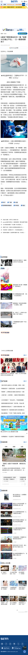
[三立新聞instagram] (10, 644)
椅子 (11, 75)
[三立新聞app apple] (5, 648)
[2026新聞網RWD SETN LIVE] (2, 1)
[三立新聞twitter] (18, 644)
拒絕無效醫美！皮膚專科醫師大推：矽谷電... (13, 232)
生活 (24, 4)
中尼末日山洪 (10, 4)
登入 (26, 1)
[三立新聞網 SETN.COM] (1, 4)
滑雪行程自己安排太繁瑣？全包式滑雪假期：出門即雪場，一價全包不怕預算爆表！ (22, 588)
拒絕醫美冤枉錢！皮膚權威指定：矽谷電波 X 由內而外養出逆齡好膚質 (4, 588)
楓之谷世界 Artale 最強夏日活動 (9, 431)
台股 (22, 446)
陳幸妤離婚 (18, 4)
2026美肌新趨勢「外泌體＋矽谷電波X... (12, 224)
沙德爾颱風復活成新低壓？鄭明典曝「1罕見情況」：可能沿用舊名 (13, 588)
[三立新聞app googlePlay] (16, 648)
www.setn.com (14, 651)
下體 (15, 75)
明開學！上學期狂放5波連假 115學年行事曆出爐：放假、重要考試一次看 (5, 603)
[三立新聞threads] (22, 644)
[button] (22, 1)
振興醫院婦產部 (5, 85)
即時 (5, 4)
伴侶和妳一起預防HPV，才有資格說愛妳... (13, 230)
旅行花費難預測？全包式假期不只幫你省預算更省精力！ (13, 603)
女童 (6, 75)
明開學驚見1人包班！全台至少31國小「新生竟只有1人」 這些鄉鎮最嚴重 (22, 603)
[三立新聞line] (14, 644)
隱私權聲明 (3, 651)
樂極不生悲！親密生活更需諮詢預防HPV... (13, 227)
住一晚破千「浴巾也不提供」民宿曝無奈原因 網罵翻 (4, 573)
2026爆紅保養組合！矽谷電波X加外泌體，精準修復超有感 (13, 573)
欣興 (6, 446)
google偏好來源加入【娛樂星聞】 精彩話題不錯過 (15, 222)
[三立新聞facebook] (6, 644)
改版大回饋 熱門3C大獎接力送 (10, 219)
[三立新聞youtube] (2, 644)
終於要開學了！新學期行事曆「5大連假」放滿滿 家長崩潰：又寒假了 (22, 573)
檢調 (14, 446)
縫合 (21, 94)
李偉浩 (15, 85)
